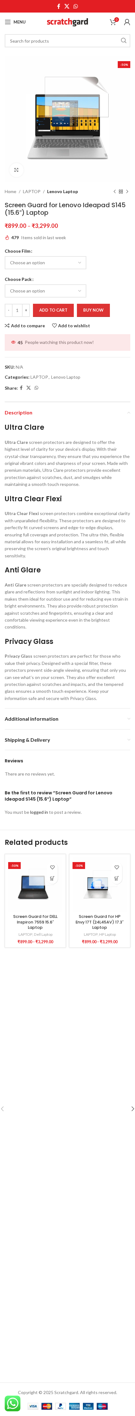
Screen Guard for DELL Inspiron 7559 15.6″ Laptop (35, 922)
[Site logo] (67, 21)
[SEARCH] (123, 40)
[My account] (127, 22)
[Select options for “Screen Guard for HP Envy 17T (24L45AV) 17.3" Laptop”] (116, 878)
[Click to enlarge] (16, 170)
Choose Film (17, 251)
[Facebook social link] (58, 6)
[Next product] (127, 191)
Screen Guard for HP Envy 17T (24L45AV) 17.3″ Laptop (100, 922)
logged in (39, 812)
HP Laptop (107, 934)
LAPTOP (31, 191)
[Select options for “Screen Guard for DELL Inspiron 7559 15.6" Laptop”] (52, 878)
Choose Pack (18, 279)
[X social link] (66, 6)
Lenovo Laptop (62, 191)
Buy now (93, 310)
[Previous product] (114, 191)
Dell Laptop (43, 934)
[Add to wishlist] (52, 867)
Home (10, 191)
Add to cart (53, 310)
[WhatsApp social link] (76, 6)
